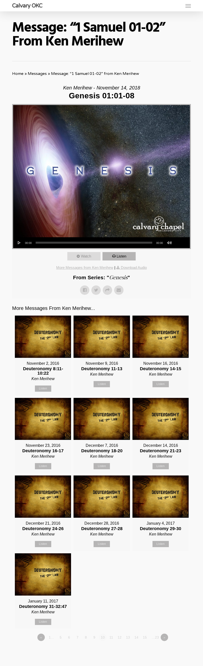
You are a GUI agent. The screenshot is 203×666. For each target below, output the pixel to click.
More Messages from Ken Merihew (84, 267)
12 (120, 637)
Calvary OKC (27, 5)
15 (145, 637)
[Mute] (169, 242)
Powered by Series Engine (172, 651)
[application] (101, 242)
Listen (121, 256)
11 (111, 637)
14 (136, 637)
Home (18, 73)
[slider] (180, 241)
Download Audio (134, 267)
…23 (155, 637)
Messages (37, 73)
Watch (86, 256)
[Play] (19, 242)
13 (128, 637)
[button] (188, 5)
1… (51, 637)
